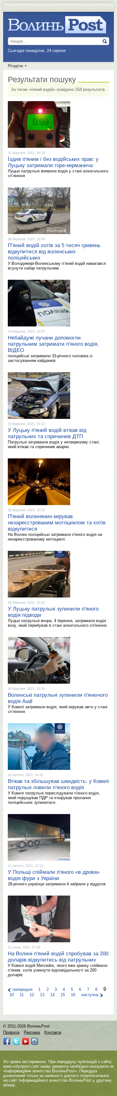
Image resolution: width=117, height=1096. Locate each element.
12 (32, 994)
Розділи (17, 65)
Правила (11, 1032)
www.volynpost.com (21, 1066)
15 (63, 994)
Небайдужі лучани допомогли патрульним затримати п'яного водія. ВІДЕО (53, 344)
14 (52, 994)
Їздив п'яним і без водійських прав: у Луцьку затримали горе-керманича (53, 162)
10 (11, 994)
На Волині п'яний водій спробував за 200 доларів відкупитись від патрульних (58, 957)
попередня (22, 989)
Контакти (52, 1032)
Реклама (32, 1032)
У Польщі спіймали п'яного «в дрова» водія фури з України (54, 875)
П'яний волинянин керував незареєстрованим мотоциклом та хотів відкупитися (56, 522)
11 (22, 994)
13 (42, 994)
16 (73, 994)
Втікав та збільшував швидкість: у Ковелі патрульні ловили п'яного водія (58, 784)
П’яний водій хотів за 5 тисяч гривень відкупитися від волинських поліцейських (54, 251)
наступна (89, 994)
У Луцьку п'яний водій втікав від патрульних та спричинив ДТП (47, 433)
